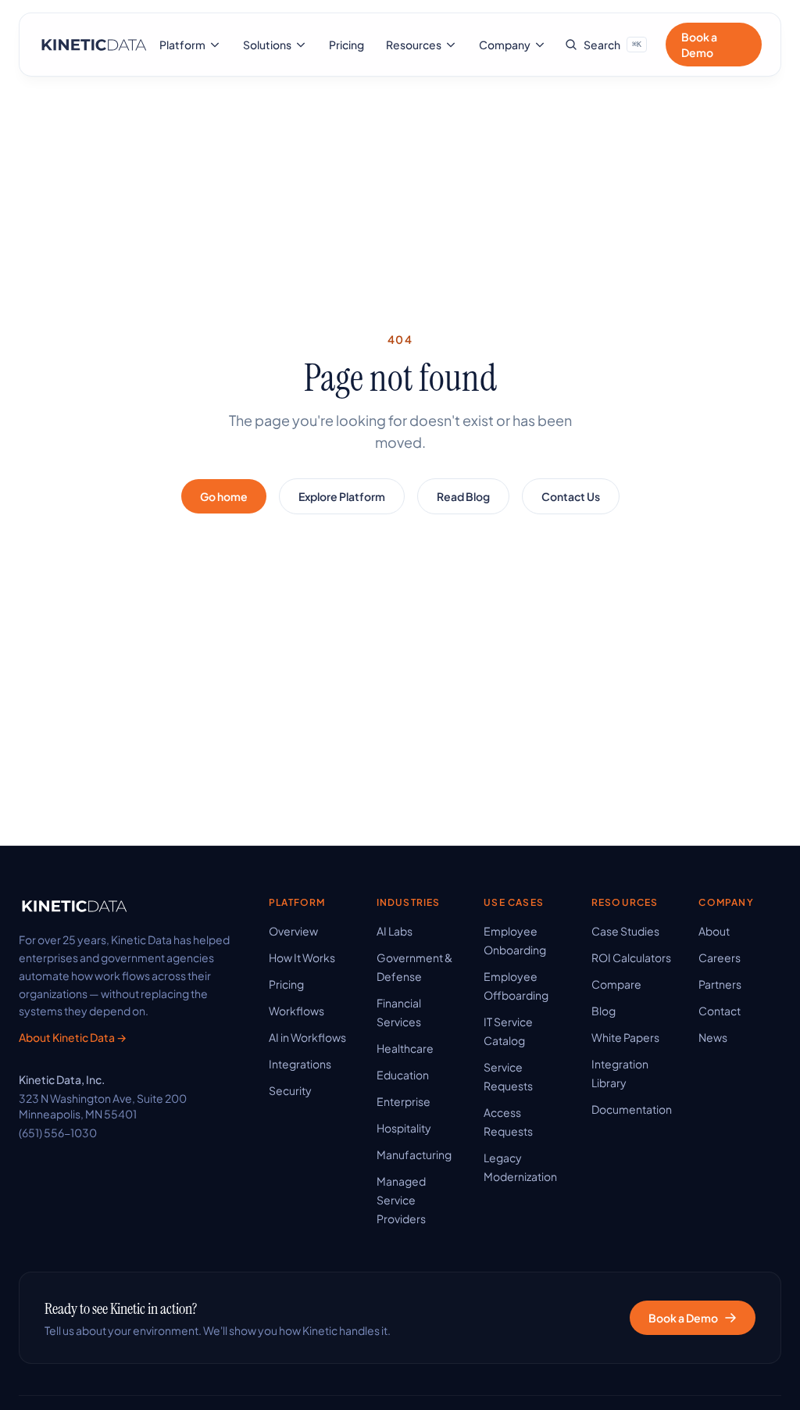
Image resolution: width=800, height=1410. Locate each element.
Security (290, 1090)
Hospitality (404, 1128)
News (712, 1037)
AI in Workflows (307, 1037)
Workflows (296, 1011)
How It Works (302, 957)
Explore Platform (341, 496)
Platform (182, 45)
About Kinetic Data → (73, 1037)
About (714, 931)
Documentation (631, 1109)
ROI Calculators (631, 957)
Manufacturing (414, 1154)
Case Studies (625, 931)
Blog (603, 1011)
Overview (293, 931)
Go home (224, 496)
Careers (719, 957)
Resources (413, 45)
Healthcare (405, 1048)
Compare (616, 984)
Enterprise (403, 1101)
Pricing (346, 45)
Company (504, 45)
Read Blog (463, 496)
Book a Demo (699, 44)
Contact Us (570, 496)
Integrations (300, 1064)
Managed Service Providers (401, 1200)
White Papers (625, 1037)
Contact (719, 1011)
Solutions (267, 45)
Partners (719, 984)
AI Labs (394, 931)
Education (403, 1075)
